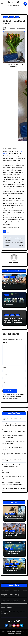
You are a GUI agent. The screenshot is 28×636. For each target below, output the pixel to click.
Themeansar (17, 634)
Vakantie (12, 277)
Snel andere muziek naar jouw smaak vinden (13, 299)
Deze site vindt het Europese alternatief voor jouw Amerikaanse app (13, 466)
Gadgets (5, 17)
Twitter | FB (9, 566)
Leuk (7, 549)
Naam (4, 367)
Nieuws (7, 315)
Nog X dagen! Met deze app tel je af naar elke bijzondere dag (13, 612)
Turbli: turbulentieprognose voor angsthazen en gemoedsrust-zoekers (12, 483)
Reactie (4, 342)
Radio (17, 17)
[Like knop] (4, 231)
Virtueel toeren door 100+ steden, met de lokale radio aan (13, 282)
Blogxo (9, 634)
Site (3, 382)
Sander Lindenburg (12, 283)
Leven (7, 564)
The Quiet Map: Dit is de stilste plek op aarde (12, 552)
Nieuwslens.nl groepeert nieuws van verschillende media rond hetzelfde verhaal (14, 425)
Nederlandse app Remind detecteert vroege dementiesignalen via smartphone (13, 430)
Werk (17, 315)
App (7, 513)
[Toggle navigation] (2, 4)
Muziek (12, 17)
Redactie (12, 28)
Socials (17, 564)
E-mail (4, 375)
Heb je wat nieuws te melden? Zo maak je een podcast (13, 319)
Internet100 (13, 2)
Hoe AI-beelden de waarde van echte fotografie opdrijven (12, 436)
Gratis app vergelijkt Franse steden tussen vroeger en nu (14, 517)
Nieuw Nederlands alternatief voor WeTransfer (14, 590)
